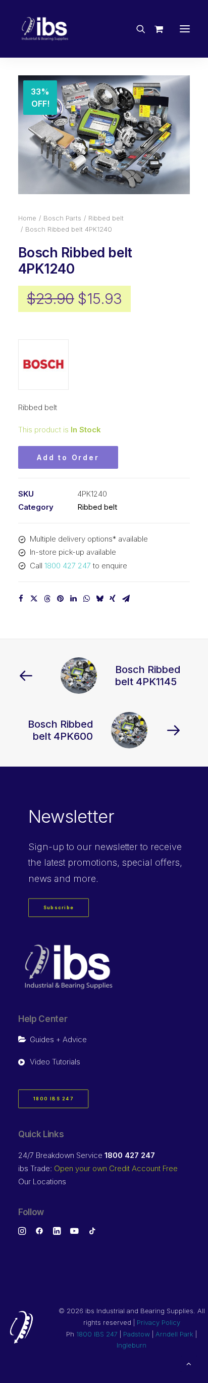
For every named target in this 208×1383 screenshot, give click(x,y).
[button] (185, 29)
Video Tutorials (55, 1061)
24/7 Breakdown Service (86, 1155)
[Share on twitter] (34, 599)
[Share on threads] (47, 599)
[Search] (136, 28)
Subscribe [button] (58, 908)
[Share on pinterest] (60, 599)
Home (27, 218)
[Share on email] (126, 599)
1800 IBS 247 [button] (53, 1099)
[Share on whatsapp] (86, 599)
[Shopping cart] (154, 28)
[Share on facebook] (21, 599)
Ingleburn (131, 1345)
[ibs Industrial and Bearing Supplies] (45, 29)
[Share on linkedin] (73, 599)
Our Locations (42, 1181)
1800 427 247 (67, 565)
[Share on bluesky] (99, 599)
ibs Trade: (98, 1168)
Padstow (136, 1334)
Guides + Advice (58, 1039)
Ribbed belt (106, 218)
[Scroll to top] (189, 1363)
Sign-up (46, 846)
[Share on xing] (113, 599)
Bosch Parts (62, 218)
